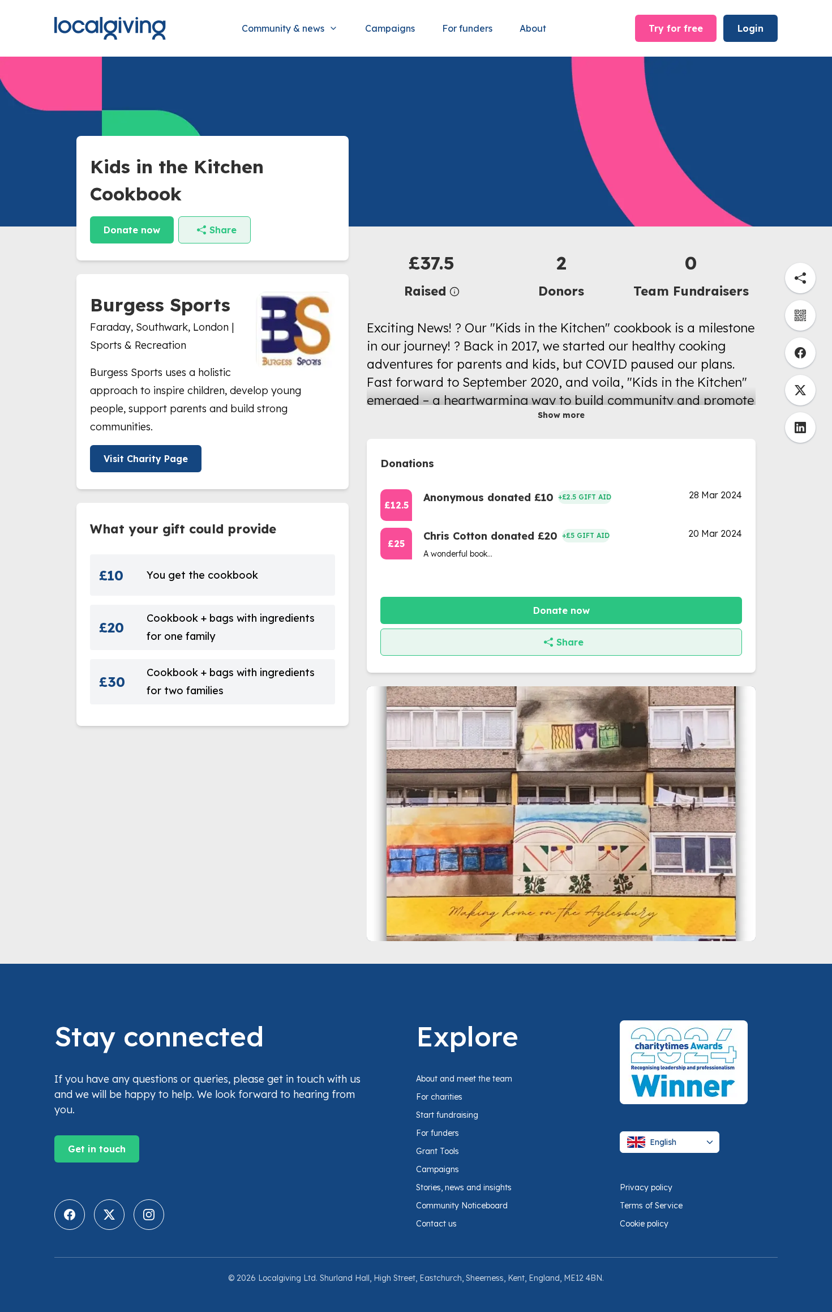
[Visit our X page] (109, 1214)
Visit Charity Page (146, 458)
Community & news (283, 28)
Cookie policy (644, 1224)
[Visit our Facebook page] (69, 1214)
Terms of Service (651, 1205)
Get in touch (97, 1149)
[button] (431, 275)
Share (223, 230)
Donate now (132, 230)
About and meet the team (464, 1079)
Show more (561, 415)
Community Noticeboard (462, 1205)
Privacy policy (646, 1187)
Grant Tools (437, 1151)
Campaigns (390, 28)
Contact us (436, 1224)
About (533, 28)
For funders (467, 28)
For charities (439, 1097)
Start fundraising (447, 1115)
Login (750, 28)
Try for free (676, 28)
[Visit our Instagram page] (149, 1214)
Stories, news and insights (464, 1187)
